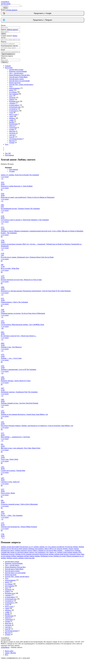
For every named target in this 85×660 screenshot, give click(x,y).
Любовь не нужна (59, 556)
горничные (13, 127)
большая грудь (14, 101)
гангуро (12, 135)
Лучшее (12, 171)
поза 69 (11, 137)
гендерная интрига (15, 139)
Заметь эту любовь (55, 552)
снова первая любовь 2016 (72, 552)
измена (11, 99)
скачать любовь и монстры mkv (24, 558)
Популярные (9, 155)
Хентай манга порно (16, 79)
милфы (11, 122)
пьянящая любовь (23, 556)
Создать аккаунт (11, 10)
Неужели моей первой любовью (23, 548)
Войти (5, 8)
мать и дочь (13, 114)
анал (10, 96)
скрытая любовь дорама (64, 548)
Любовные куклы (46, 556)
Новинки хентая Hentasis (18, 71)
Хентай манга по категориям (19, 81)
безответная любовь (47, 554)
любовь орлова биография (10, 547)
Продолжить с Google (42, 13)
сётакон (12, 142)
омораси (12, 118)
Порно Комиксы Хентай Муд (19, 75)
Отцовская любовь (71, 547)
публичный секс (15, 107)
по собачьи (13, 92)
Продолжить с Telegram (42, 20)
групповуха (13, 109)
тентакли (12, 133)
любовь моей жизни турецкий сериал (67, 554)
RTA (6, 655)
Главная (8, 66)
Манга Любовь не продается (43, 550)
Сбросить (5, 62)
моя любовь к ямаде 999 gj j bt (45, 548)
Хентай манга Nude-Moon (18, 77)
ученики (12, 103)
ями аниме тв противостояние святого (20, 552)
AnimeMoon (5, 647)
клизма (11, 129)
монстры (12, 131)
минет (11, 90)
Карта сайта (9, 651)
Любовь (9, 558)
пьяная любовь (34, 556)
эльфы (11, 120)
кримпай (12, 97)
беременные (13, 124)
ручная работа (14, 105)
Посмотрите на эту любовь (29, 547)
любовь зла (43, 547)
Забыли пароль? (12, 29)
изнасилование (14, 88)
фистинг (12, 141)
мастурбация (13, 94)
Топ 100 (8, 153)
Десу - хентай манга (16, 73)
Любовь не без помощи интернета (27, 554)
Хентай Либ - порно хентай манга (21, 84)
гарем (11, 116)
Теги (10, 86)
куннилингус (14, 111)
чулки (11, 112)
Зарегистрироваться (8, 54)
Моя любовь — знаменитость (64, 550)
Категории (9, 68)
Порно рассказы (15, 82)
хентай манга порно (16, 69)
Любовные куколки (8, 554)
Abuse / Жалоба (10, 653)
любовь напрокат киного (24, 550)
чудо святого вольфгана (56, 547)
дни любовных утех (42, 552)
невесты (12, 126)
